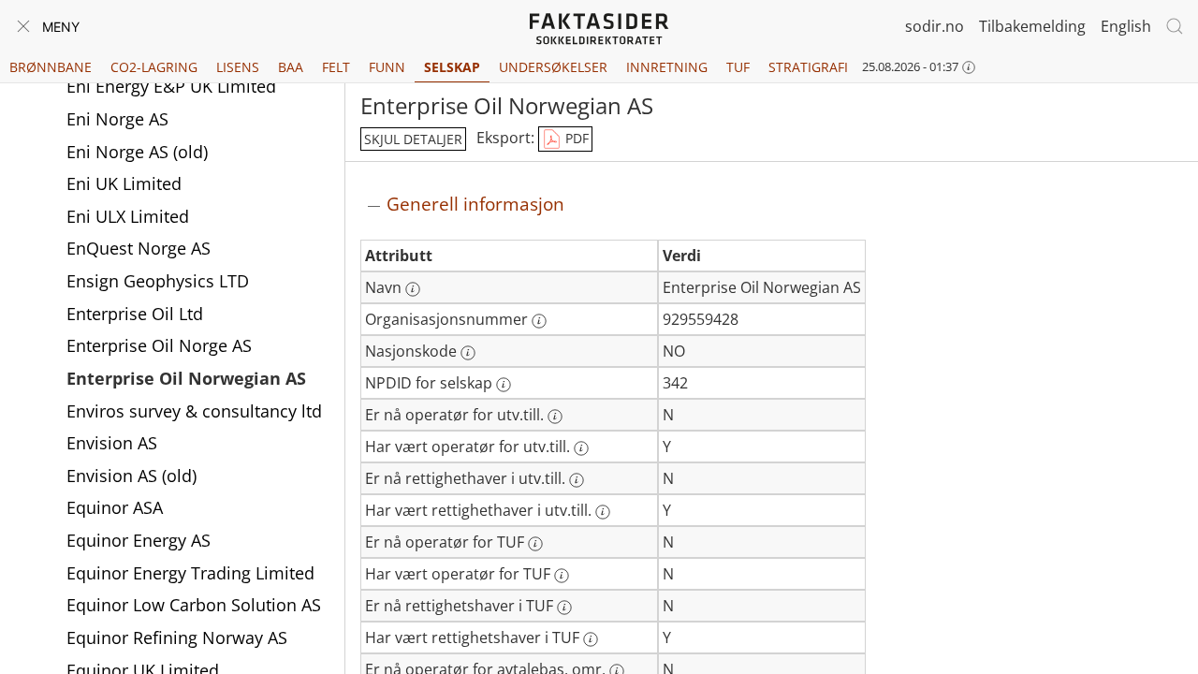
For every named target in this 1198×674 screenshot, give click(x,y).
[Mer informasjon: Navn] (412, 289)
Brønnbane (50, 67)
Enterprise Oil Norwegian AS (186, 378)
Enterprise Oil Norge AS (159, 345)
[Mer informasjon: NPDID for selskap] (503, 384)
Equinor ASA (114, 507)
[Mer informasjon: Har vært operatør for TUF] (561, 575)
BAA (290, 67)
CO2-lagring (153, 67)
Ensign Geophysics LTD (157, 281)
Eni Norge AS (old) (137, 151)
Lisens (237, 67)
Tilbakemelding (1032, 26)
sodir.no (934, 26)
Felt (336, 67)
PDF (575, 138)
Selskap (452, 67)
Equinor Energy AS (138, 540)
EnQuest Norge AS (138, 248)
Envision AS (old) (131, 475)
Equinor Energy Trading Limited (190, 573)
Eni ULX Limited (127, 216)
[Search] (1174, 26)
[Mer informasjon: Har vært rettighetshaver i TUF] (590, 639)
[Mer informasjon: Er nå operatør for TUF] (535, 543)
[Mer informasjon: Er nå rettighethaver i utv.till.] (576, 480)
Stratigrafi (808, 67)
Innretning (667, 67)
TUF (738, 67)
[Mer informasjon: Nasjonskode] (467, 352)
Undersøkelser (553, 67)
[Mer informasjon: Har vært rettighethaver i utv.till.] (602, 512)
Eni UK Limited (124, 183)
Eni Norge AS (117, 119)
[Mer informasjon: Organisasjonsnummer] (539, 321)
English (1126, 26)
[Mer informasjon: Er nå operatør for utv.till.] (555, 416)
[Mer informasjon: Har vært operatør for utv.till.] (581, 448)
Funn (387, 67)
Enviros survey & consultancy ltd (194, 411)
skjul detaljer (413, 139)
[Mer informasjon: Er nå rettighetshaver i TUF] (564, 607)
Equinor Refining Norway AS (176, 637)
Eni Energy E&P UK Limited (171, 86)
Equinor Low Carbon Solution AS (193, 604)
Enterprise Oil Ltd (134, 313)
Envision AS (111, 443)
